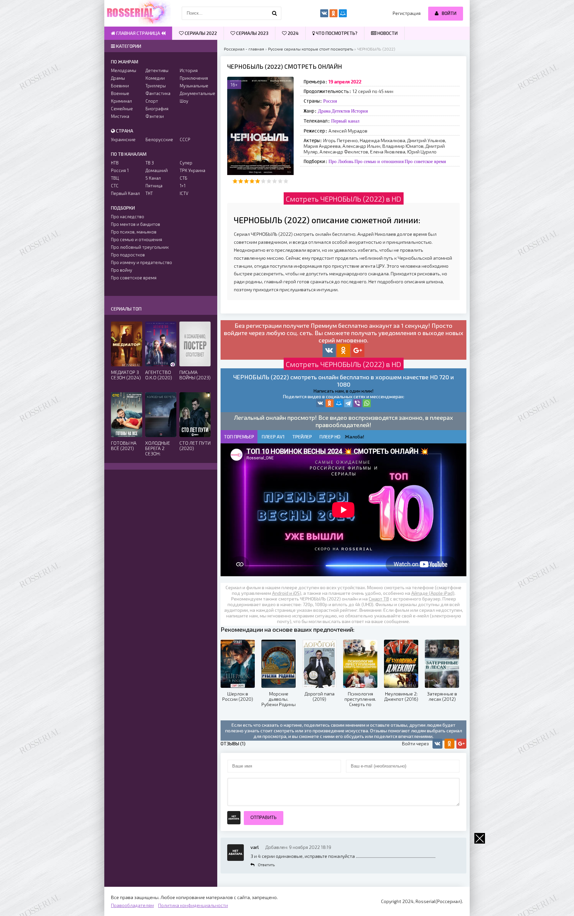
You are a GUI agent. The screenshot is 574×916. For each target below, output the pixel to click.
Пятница (153, 185)
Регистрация (407, 13)
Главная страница (138, 33)
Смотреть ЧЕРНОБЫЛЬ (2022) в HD (343, 198)
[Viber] (357, 403)
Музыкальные (194, 85)
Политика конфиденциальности (193, 905)
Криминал (121, 101)
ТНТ (149, 193)
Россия (330, 101)
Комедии (155, 78)
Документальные (195, 93)
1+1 (182, 185)
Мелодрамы (123, 70)
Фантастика (157, 93)
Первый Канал (125, 193)
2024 (293, 33)
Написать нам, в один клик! (343, 391)
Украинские (123, 139)
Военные (120, 93)
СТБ (183, 178)
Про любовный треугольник (140, 247)
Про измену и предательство (141, 262)
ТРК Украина (192, 170)
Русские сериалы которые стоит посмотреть (310, 48)
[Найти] (274, 13)
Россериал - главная (244, 48)
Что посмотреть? (336, 33)
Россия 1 (120, 170)
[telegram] (348, 403)
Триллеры (155, 85)
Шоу (184, 101)
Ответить (266, 864)
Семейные (122, 108)
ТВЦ (115, 178)
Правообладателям (132, 905)
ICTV (184, 193)
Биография (156, 108)
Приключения (194, 78)
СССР (185, 139)
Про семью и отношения (379, 161)
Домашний (156, 170)
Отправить (263, 817)
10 (286, 181)
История (359, 111)
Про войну (121, 270)
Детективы (156, 70)
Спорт (151, 101)
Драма (324, 111)
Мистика (120, 116)
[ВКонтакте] (320, 403)
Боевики (120, 85)
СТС (115, 185)
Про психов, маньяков (133, 231)
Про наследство (127, 216)
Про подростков (128, 254)
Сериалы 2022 (200, 33)
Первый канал (345, 121)
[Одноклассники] (330, 403)
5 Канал (153, 178)
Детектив (341, 111)
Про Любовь (341, 161)
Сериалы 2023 (251, 33)
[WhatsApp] (367, 403)
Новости (387, 33)
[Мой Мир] (339, 403)
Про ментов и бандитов (135, 224)
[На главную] (137, 13)
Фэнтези (154, 116)
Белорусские (159, 139)
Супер (186, 162)
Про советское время (425, 161)
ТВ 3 (149, 162)
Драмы (118, 78)
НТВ (115, 162)
